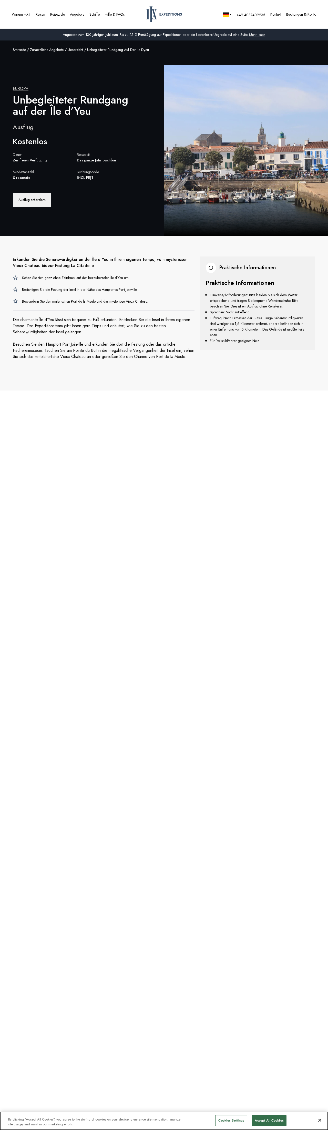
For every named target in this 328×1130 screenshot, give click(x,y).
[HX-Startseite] (164, 14)
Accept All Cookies (269, 1120)
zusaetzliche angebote (47, 49)
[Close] (319, 1120)
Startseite (19, 49)
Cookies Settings (231, 1120)
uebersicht (75, 49)
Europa (20, 88)
